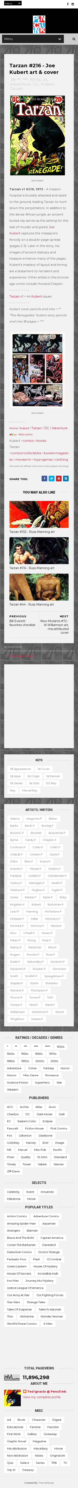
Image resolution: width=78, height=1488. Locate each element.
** (18, 79)
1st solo (34, 783)
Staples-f (16, 983)
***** (47, 1046)
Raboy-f (16, 947)
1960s (38, 1053)
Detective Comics (19, 1252)
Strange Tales (36, 1302)
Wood (59, 1012)
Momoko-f (52, 918)
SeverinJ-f (58, 961)
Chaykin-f (49, 840)
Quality (25, 1157)
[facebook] (67, 4)
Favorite (53, 1427)
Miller (34, 918)
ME (9, 1149)
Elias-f (29, 861)
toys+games (43, 459)
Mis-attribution (17, 1448)
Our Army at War (18, 1295)
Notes (39, 1455)
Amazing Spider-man (21, 1223)
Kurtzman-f (56, 904)
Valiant (42, 1164)
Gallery (32, 1434)
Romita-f (33, 954)
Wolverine (27, 1316)
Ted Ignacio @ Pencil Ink (46, 1391)
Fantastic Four (16, 1259)
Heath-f (56, 883)
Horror (65, 1068)
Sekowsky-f (35, 961)
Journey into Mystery (39, 1280)
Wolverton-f (40, 1012)
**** (36, 1046)
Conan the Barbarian (21, 1244)
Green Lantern (17, 1266)
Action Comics (17, 1216)
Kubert (47, 84)
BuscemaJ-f (57, 832)
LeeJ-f (14, 911)
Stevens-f (17, 990)
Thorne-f (16, 997)
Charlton (13, 1114)
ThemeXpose (46, 1482)
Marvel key (29, 790)
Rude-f (15, 961)
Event (30, 1191)
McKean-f (17, 918)
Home (13, 428)
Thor (10, 1316)
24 (45, 79)
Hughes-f (38, 890)
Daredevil (49, 1244)
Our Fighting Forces (49, 1295)
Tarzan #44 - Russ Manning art (31, 604)
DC (36, 84)
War (59, 1082)
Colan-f (37, 847)
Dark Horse (44, 1114)
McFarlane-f (53, 911)
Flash (36, 1259)
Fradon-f (54, 868)
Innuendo (47, 1191)
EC (9, 1121)
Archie (24, 1107)
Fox (9, 1135)
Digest (56, 1419)
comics (28, 441)
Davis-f (55, 854)
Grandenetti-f (57, 875)
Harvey (31, 1142)
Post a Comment (22, 656)
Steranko (51, 983)
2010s (54, 1061)
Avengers (13, 1230)
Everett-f (16, 868)
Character (39, 1419)
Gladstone (45, 1135)
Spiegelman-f (54, 976)
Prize (10, 1157)
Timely (11, 1164)
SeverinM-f (18, 968)
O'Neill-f (29, 933)
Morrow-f (37, 925)
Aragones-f (34, 818)
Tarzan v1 (16, 296)
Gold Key (13, 1142)
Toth (50, 997)
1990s (25, 1061)
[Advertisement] (39, 706)
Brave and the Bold (20, 1237)
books (41, 441)
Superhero (42, 1082)
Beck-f (30, 825)
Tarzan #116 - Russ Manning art (31, 568)
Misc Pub (40, 1149)
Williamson (17, 1012)
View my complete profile (42, 1397)
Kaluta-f (30, 897)
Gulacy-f (16, 883)
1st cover (44, 768)
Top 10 (11, 1469)
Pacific (57, 1149)
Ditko (14, 861)
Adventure (20, 84)
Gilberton (25, 1135)
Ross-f (50, 954)
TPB (54, 1462)
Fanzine (35, 1427)
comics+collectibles (26, 453)
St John (42, 1157)
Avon (52, 1107)
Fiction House (34, 1128)
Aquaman (49, 1223)
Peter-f (15, 940)
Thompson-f (39, 990)
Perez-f (47, 933)
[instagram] (73, 4)
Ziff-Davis (13, 1171)
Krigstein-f (17, 904)
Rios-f (52, 947)
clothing (61, 459)
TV (65, 1462)
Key (12, 790)
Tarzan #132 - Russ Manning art (32, 532)
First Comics (59, 1128)
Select (24, 1462)
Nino (13, 933)
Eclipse (47, 1121)
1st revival (53, 776)
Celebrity (13, 1191)
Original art (57, 1455)
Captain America (52, 1237)
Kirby (63, 897)
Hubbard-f (17, 890)
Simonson (59, 968)
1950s (24, 1053)
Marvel (22, 1149)
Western (13, 1089)
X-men (47, 1323)
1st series (16, 783)
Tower (27, 1164)
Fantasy (48, 1068)
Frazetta (15, 875)
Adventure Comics (46, 1216)
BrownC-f (17, 832)
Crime (32, 1068)
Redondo (34, 947)
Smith (14, 976)
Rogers (15, 954)
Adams (15, 818)
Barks (14, 825)
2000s (40, 1061)
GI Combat (54, 1259)
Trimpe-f (16, 1004)
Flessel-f (36, 868)
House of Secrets (19, 1273)
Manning (32, 911)
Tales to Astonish (50, 1309)
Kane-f (48, 897)
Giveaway (50, 1434)
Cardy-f (30, 840)
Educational (15, 1427)
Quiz (10, 1462)
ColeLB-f (16, 854)
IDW (45, 1142)
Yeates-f (37, 1019)
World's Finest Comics (22, 1323)
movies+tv (23, 459)
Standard (60, 1157)
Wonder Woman (52, 1316)
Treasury (28, 1469)
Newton (56, 925)
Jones (14, 897)
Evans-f (45, 861)
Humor (11, 1075)
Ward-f (50, 1004)
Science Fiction (17, 1082)
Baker (53, 818)
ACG (10, 1107)
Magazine (39, 1441)
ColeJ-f (55, 847)
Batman (32, 1230)
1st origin (33, 776)
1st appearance (20, 768)
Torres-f (34, 997)
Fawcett (12, 1128)
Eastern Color (27, 1121)
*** (24, 79)
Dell (61, 1114)
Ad (9, 1419)
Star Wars (13, 1302)
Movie (31, 1198)
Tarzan (16, 88)
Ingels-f (57, 890)
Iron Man (13, 1280)
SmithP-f (31, 976)
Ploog (31, 940)
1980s (11, 1061)
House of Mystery (45, 1266)
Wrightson (17, 1019)
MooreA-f (17, 925)
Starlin (34, 983)
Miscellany (41, 1448)
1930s (60, 1046)
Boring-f (47, 825)
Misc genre (30, 1075)
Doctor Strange (49, 1252)
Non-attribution (17, 1455)
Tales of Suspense (19, 1309)
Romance (52, 1075)
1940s (10, 1053)
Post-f (46, 940)
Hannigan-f (37, 883)
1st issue (15, 776)
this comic (26, 434)
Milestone (13, 1198)
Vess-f (33, 1004)
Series (40, 1462)
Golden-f (34, 875)
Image (59, 1142)
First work (14, 1434)
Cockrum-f (18, 847)
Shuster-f (39, 968)
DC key (51, 783)
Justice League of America (25, 1287)
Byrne (14, 840)
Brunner (36, 832)
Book (21, 1419)
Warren (59, 1164)
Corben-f (36, 854)
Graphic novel (16, 1441)
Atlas (39, 1107)
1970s (35, 79)
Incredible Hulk (48, 1273)
